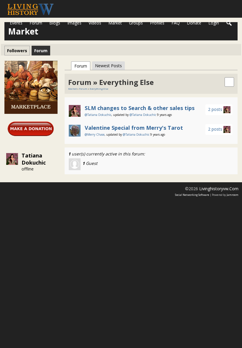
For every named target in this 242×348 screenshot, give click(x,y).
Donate (194, 23)
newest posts (108, 65)
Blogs (54, 23)
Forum (36, 23)
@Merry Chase (94, 134)
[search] (229, 81)
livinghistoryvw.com (218, 188)
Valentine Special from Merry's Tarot (134, 127)
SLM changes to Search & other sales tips (139, 107)
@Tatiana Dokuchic (98, 115)
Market (115, 23)
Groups (136, 23)
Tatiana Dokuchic (34, 159)
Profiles (157, 23)
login (213, 23)
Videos (95, 23)
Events (16, 23)
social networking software (192, 195)
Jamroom (232, 195)
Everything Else (99, 88)
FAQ (175, 23)
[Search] (229, 23)
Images (74, 23)
